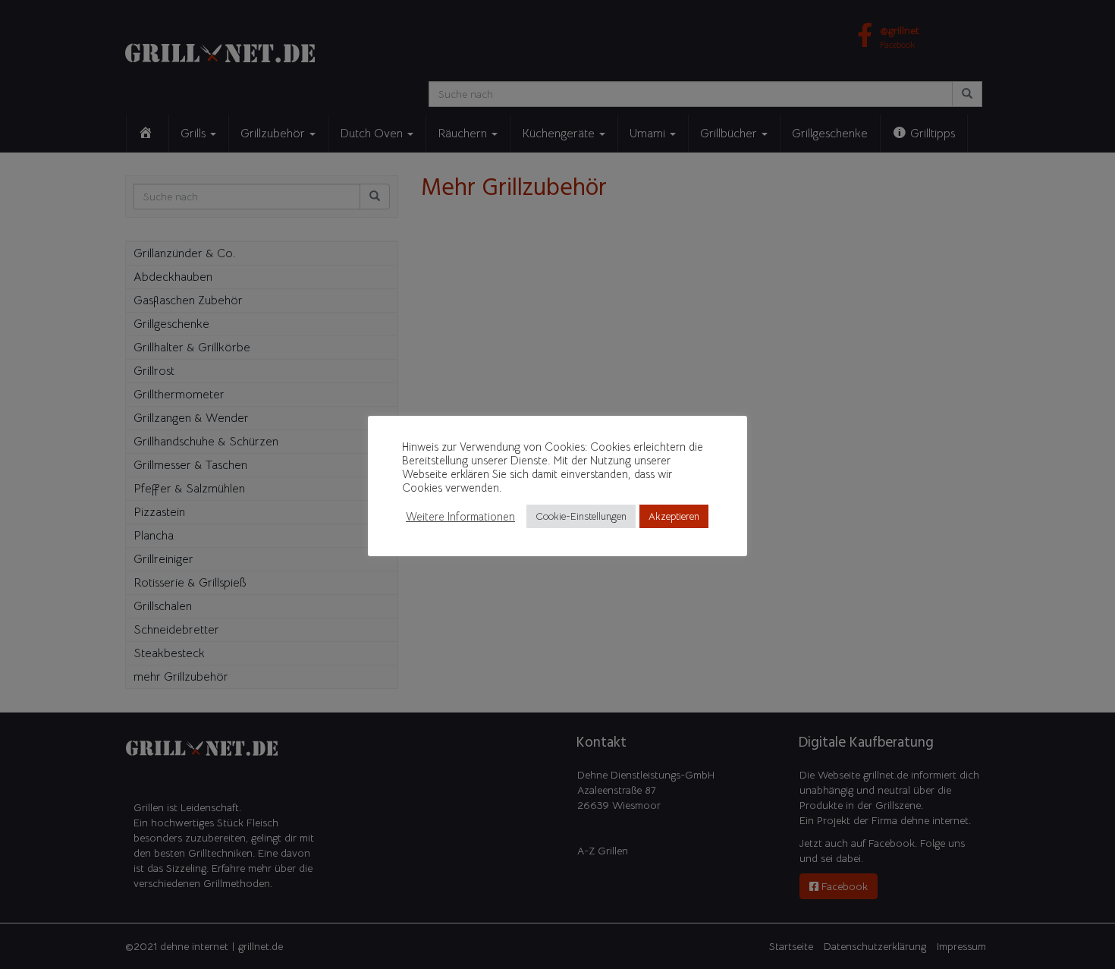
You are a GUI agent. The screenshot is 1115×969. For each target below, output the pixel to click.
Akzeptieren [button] (674, 516)
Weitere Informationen (460, 517)
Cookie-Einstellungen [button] (581, 516)
